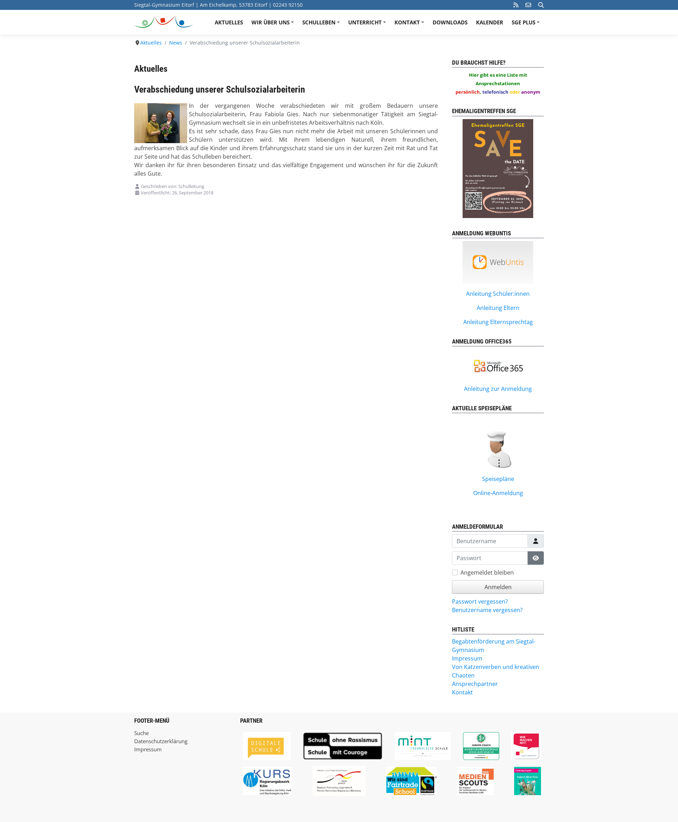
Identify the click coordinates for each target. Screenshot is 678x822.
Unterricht (368, 24)
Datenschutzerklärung (161, 741)
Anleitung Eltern (498, 308)
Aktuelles (229, 22)
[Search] (541, 5)
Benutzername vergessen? (487, 610)
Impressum (148, 749)
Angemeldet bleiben (487, 572)
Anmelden (498, 587)
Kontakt (410, 24)
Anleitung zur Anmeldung (498, 389)
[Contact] (528, 5)
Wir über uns (273, 24)
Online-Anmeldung (498, 493)
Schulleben (322, 24)
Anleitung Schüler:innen (498, 294)
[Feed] (515, 5)
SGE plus (527, 24)
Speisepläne (498, 479)
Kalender (489, 22)
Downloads (450, 22)
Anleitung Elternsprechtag (498, 322)
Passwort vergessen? (480, 601)
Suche (141, 732)
